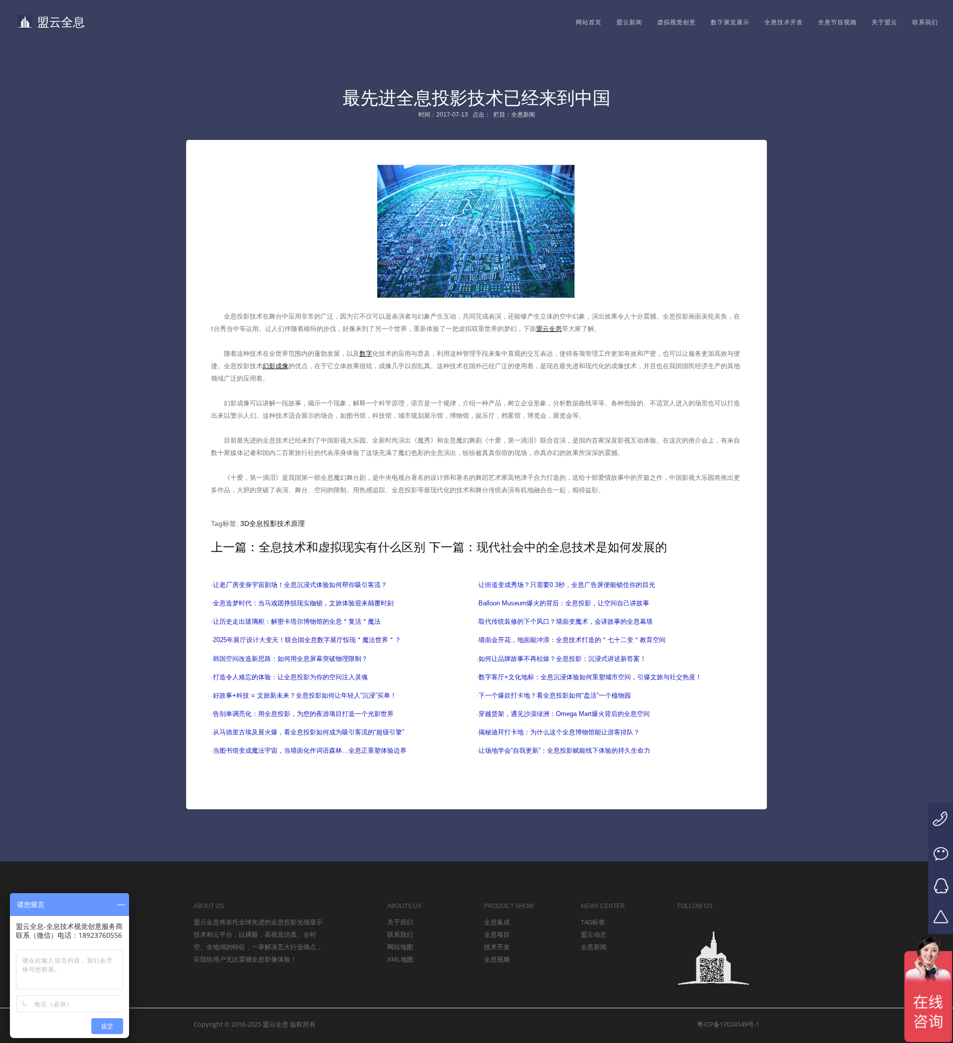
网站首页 (589, 22)
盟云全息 (61, 22)
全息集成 (497, 921)
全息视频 (497, 959)
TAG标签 (593, 921)
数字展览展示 (730, 22)
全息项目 (497, 934)
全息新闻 (594, 946)
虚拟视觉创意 (676, 22)
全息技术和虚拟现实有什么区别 (342, 547)
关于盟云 (884, 22)
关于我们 (400, 921)
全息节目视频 (837, 22)
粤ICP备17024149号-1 (728, 1024)
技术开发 (497, 946)
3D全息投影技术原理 (272, 523)
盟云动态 (594, 934)
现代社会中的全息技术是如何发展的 (571, 547)
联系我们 (925, 22)
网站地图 (400, 946)
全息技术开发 (783, 22)
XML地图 (400, 959)
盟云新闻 (629, 22)
